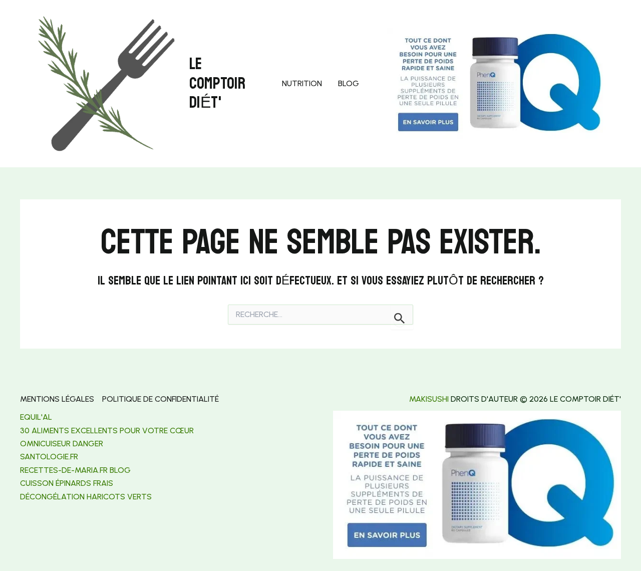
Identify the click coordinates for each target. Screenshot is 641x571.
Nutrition (302, 83)
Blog (348, 83)
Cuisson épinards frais (66, 483)
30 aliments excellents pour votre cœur (107, 430)
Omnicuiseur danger (61, 443)
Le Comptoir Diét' (217, 83)
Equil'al (36, 417)
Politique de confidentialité (160, 399)
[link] (49, 456)
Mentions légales (57, 399)
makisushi (429, 399)
